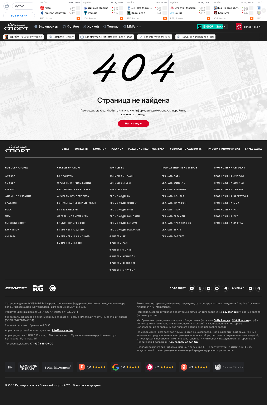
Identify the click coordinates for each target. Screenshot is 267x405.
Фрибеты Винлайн (122, 256)
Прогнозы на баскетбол (231, 196)
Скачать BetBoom (174, 189)
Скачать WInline (173, 182)
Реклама (117, 148)
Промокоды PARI (121, 209)
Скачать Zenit (171, 229)
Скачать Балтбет (173, 236)
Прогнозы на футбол (229, 176)
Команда (99, 148)
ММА (8, 216)
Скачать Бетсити (173, 216)
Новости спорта (16, 167)
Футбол (10, 176)
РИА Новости (240, 320)
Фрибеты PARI (119, 243)
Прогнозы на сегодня (230, 167)
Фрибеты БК (118, 236)
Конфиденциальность (186, 148)
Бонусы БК (117, 167)
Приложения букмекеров (179, 167)
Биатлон (11, 202)
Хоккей (10, 182)
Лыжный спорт (15, 222)
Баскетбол (12, 229)
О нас (65, 148)
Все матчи (19, 15)
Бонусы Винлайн (122, 176)
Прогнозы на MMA (226, 202)
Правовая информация (223, 148)
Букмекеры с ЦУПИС (70, 229)
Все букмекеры (67, 209)
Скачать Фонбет (173, 196)
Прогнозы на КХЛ (226, 216)
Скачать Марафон (174, 202)
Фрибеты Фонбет (121, 249)
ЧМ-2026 (10, 236)
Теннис (10, 189)
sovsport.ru (230, 311)
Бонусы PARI (118, 189)
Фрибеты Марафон (123, 269)
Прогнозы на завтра (228, 222)
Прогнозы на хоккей (229, 182)
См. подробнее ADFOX (183, 341)
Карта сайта (253, 148)
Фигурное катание (18, 196)
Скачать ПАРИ (171, 176)
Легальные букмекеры (72, 216)
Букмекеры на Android (73, 236)
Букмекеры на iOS (69, 243)
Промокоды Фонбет (124, 202)
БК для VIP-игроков (71, 222)
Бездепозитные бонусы (74, 189)
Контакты (81, 148)
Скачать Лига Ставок (176, 222)
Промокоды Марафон (125, 229)
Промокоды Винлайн (125, 216)
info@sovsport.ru (62, 330)
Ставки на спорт (69, 167)
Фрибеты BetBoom (122, 263)
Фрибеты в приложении (74, 182)
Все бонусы (65, 176)
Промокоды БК (120, 196)
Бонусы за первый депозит (76, 202)
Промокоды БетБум (123, 222)
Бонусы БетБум (120, 182)
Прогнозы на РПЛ (226, 209)
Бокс (8, 209)
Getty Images (222, 320)
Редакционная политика (146, 148)
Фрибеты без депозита (73, 196)
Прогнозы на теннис (229, 189)
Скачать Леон (171, 209)
